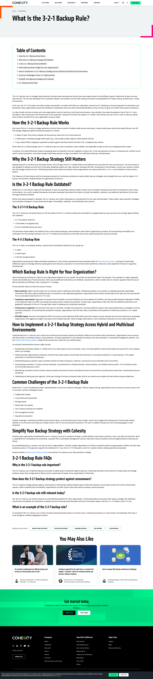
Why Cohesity (80, 641)
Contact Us (19, 657)
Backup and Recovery (115, 648)
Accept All (113, 675)
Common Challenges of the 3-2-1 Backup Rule (37, 75)
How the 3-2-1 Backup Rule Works (32, 56)
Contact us (69, 613)
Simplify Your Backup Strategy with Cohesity (36, 79)
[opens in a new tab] (13, 646)
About (46, 641)
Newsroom (47, 648)
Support (111, 641)
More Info (124, 675)
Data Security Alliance (82, 648)
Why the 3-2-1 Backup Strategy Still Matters (36, 59)
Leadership (47, 645)
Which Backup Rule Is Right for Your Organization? (39, 67)
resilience (109, 169)
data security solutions (106, 261)
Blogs (110, 645)
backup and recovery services (37, 452)
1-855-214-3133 (17, 651)
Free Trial (135, 3)
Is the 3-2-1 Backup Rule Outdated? (33, 63)
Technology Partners (82, 645)
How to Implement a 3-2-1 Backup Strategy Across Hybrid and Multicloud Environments (53, 71)
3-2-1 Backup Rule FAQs (28, 82)
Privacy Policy (57, 675)
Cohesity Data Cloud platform (26, 340)
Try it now (84, 613)
